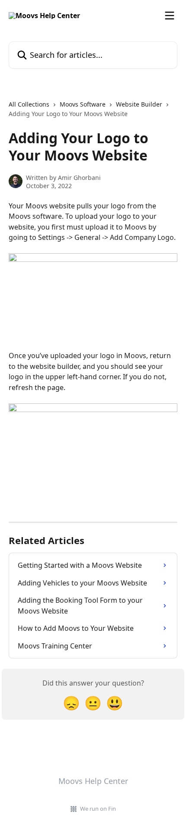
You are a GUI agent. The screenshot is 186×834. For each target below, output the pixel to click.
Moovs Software (83, 104)
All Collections (29, 104)
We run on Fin (98, 808)
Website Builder (139, 104)
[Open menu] (169, 15)
